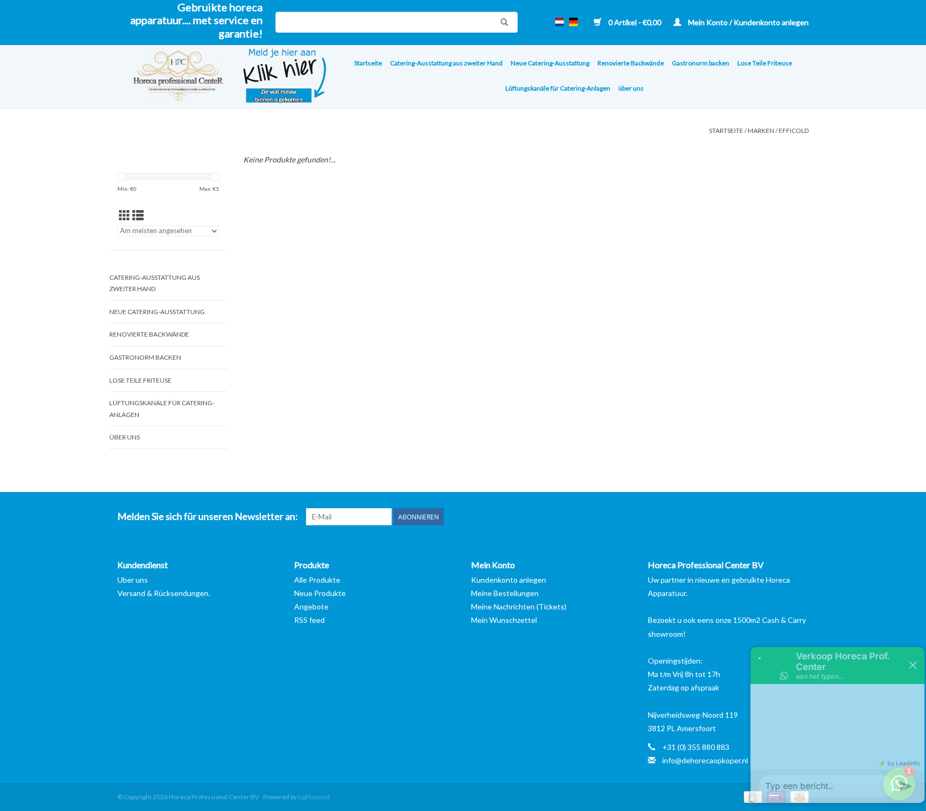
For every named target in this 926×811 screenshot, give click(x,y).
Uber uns (132, 579)
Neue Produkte (320, 593)
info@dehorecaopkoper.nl (705, 760)
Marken (761, 131)
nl (559, 22)
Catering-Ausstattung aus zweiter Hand (446, 63)
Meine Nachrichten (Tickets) (518, 606)
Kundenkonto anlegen (508, 579)
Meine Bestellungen (505, 593)
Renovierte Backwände (631, 63)
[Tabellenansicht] (124, 215)
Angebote (311, 606)
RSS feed (309, 619)
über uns (631, 88)
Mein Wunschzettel (504, 619)
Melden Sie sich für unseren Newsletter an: (207, 516)
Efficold (794, 131)
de (573, 22)
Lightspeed (314, 797)
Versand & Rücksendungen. (163, 593)
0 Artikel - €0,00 (635, 22)
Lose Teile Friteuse (764, 63)
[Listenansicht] (138, 215)
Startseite (368, 63)
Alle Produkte (317, 579)
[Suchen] (502, 22)
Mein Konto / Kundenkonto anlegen (747, 22)
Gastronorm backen (700, 63)
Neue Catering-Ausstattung (550, 63)
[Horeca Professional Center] (171, 77)
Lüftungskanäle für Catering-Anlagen (557, 88)
